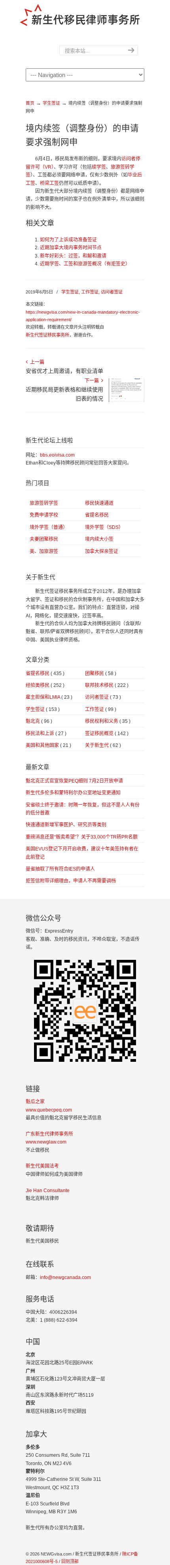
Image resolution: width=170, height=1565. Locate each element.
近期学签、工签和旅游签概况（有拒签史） (85, 264)
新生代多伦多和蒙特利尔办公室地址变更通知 (73, 793)
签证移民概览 (106, 733)
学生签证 (51, 103)
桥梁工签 (49, 183)
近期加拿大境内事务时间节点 (71, 247)
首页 (30, 103)
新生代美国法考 (42, 1166)
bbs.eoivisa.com (57, 455)
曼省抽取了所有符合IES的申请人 (60, 869)
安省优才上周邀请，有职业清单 (64, 371)
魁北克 (39, 721)
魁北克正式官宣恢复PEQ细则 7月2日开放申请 (74, 781)
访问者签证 (112, 292)
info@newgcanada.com (65, 1277)
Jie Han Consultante (48, 1190)
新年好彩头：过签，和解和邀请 (73, 256)
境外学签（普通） (49, 527)
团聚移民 (100, 673)
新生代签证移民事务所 (47, 335)
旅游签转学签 (44, 503)
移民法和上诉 (46, 733)
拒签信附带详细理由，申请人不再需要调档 (71, 881)
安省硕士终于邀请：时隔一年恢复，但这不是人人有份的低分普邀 (83, 809)
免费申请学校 (44, 515)
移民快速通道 (99, 503)
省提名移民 (97, 515)
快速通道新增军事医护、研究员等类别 (66, 825)
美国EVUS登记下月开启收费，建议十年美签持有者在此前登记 (82, 853)
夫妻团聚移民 (44, 539)
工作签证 (89, 292)
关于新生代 (103, 745)
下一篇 (93, 381)
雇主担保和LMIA (49, 697)
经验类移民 (45, 685)
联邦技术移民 (106, 685)
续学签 (99, 167)
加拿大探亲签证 (101, 551)
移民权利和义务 (107, 721)
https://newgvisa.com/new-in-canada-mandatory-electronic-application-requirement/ (83, 316)
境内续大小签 (99, 539)
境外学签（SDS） (104, 527)
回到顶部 (70, 1561)
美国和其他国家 (48, 745)
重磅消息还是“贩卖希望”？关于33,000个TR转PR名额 (82, 837)
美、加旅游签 (44, 551)
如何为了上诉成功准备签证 (68, 240)
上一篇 (36, 362)
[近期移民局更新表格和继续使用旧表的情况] (126, 400)
